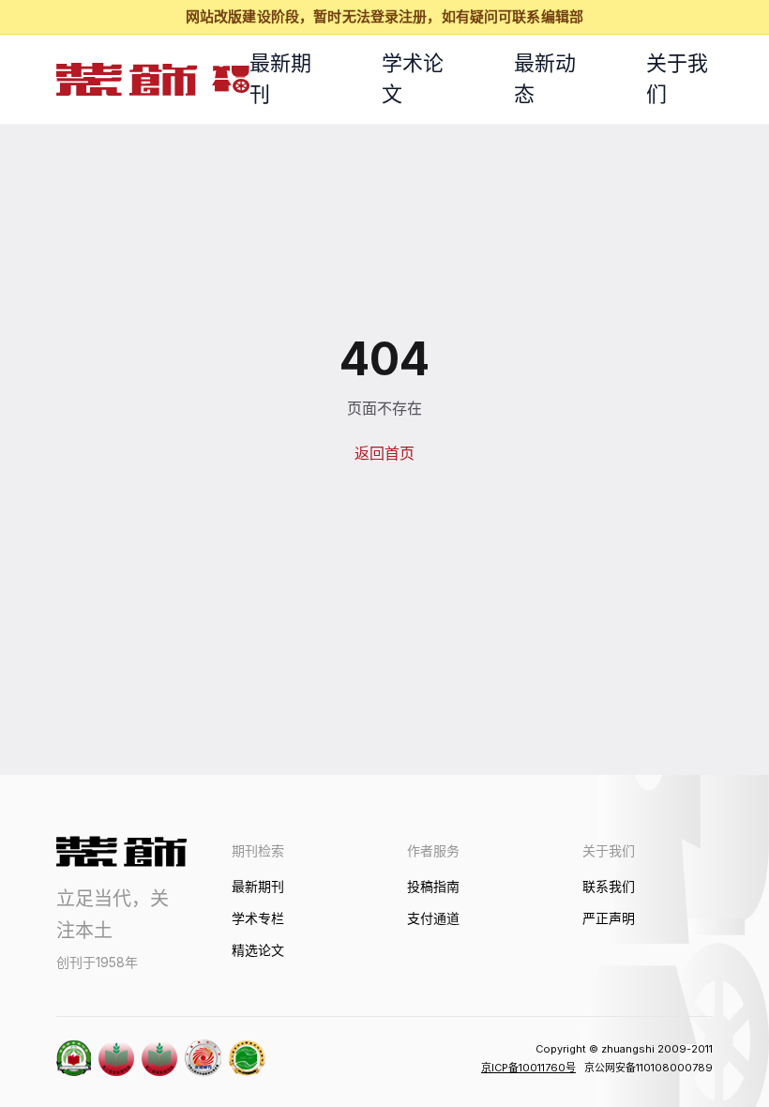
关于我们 (677, 78)
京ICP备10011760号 (528, 1067)
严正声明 (608, 918)
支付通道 (433, 918)
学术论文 (413, 78)
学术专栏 (258, 918)
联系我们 (608, 886)
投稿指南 (433, 886)
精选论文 (258, 950)
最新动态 (545, 78)
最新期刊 (280, 78)
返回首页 (384, 453)
